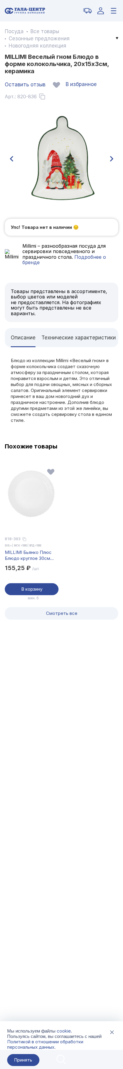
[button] (11, 159)
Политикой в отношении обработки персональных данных (45, 1044)
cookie (64, 1031)
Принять (23, 1060)
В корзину (31, 589)
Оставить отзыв (25, 85)
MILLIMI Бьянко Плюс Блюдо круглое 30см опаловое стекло (28, 555)
